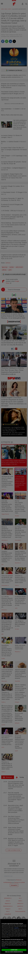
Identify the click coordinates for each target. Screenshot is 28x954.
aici (7, 933)
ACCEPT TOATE (14, 949)
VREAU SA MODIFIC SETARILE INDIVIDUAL (14, 951)
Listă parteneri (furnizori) (5, 947)
